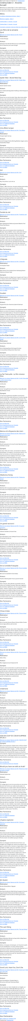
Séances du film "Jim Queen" (17, 882)
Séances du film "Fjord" (16, 34)
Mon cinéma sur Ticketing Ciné (8, 1018)
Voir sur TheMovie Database (7, 73)
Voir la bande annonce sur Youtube (9, 71)
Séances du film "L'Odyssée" (17, 261)
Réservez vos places (5, 34)
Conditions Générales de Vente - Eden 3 (10, 16)
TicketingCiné (21, 1)
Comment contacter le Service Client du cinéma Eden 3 (14, 27)
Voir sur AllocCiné (4, 70)
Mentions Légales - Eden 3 (6, 19)
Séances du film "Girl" (16, 172)
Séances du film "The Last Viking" (19, 929)
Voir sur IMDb (3, 75)
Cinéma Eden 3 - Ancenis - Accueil (8, 21)
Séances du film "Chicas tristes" (18, 613)
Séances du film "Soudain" (17, 295)
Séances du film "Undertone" (17, 691)
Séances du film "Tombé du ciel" (18, 214)
